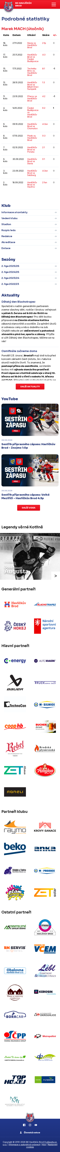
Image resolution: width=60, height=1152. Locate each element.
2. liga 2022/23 (10, 284)
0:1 (43, 159)
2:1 (43, 147)
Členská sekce (31, 1132)
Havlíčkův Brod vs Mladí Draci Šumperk (32, 85)
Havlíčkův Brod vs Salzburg (32, 173)
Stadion (6, 224)
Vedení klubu (9, 218)
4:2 (43, 96)
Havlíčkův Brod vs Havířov (32, 184)
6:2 (43, 108)
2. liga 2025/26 (10, 266)
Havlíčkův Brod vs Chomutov (32, 126)
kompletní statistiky (40, 195)
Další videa (28, 507)
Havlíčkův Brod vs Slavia (32, 161)
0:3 (43, 135)
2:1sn (44, 182)
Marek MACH (13, 29)
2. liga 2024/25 (10, 272)
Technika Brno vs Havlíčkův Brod (32, 71)
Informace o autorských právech (24, 1144)
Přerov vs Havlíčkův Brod (32, 98)
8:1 (43, 68)
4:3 (43, 54)
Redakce (6, 236)
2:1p (44, 43)
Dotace (5, 248)
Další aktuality (30, 386)
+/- (55, 35)
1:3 (43, 82)
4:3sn (45, 124)
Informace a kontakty (14, 212)
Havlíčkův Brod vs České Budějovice (32, 58)
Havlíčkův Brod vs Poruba (32, 149)
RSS (44, 1144)
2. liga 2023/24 (10, 278)
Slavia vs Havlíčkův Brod (32, 45)
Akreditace (8, 242)
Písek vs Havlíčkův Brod (32, 137)
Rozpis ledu (8, 230)
